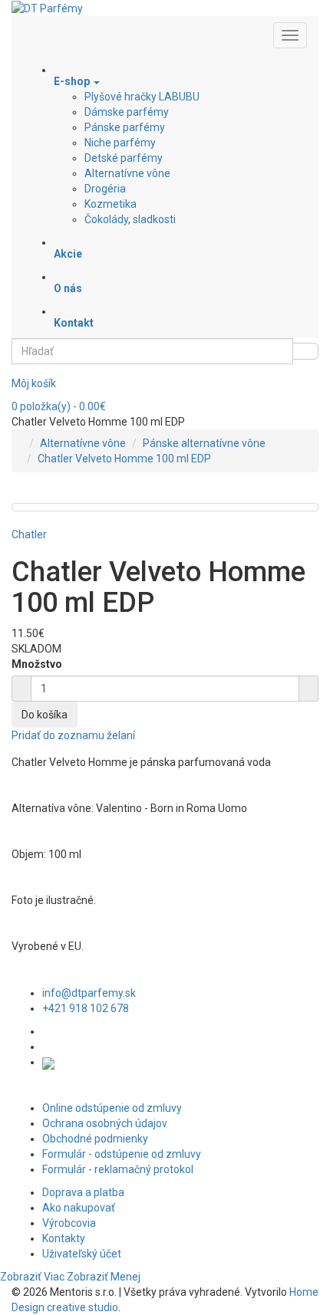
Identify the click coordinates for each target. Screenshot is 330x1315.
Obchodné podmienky (95, 1139)
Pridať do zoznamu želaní (73, 735)
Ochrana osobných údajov (104, 1123)
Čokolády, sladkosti (130, 219)
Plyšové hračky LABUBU (142, 96)
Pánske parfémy (124, 127)
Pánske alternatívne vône (204, 443)
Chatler (29, 534)
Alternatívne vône (127, 173)
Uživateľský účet (81, 1254)
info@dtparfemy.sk (89, 993)
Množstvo (37, 664)
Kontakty (63, 1238)
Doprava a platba (83, 1192)
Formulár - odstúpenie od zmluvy (121, 1154)
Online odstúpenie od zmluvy (112, 1108)
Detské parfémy (123, 158)
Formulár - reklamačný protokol (117, 1169)
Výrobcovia (69, 1223)
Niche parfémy (120, 142)
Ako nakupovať (78, 1208)
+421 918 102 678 (85, 1008)
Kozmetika (110, 204)
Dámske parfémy (126, 112)
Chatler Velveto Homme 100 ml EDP (124, 458)
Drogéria (105, 188)
